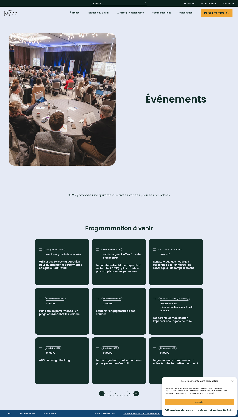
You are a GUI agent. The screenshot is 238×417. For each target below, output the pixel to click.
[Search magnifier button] (145, 3)
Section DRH (189, 3)
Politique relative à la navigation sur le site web (186, 410)
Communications (161, 12)
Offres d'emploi (208, 3)
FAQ (10, 413)
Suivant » (136, 393)
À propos (74, 12)
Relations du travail (98, 12)
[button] (232, 381)
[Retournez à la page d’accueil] (11, 12)
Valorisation (186, 12)
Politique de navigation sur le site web (142, 413)
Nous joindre (228, 3)
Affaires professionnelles (130, 12)
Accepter (199, 402)
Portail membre (27, 413)
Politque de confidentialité (220, 410)
